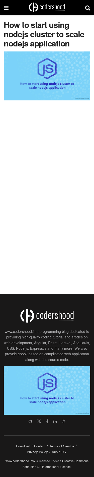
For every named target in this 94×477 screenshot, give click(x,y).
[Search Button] (87, 7)
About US (59, 451)
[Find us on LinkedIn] (55, 421)
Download (23, 446)
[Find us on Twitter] (39, 421)
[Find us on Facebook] (47, 421)
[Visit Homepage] (47, 8)
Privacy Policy (37, 451)
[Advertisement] (41, 194)
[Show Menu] (6, 7)
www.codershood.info (20, 461)
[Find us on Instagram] (63, 421)
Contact (39, 446)
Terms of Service (61, 446)
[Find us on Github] (30, 421)
